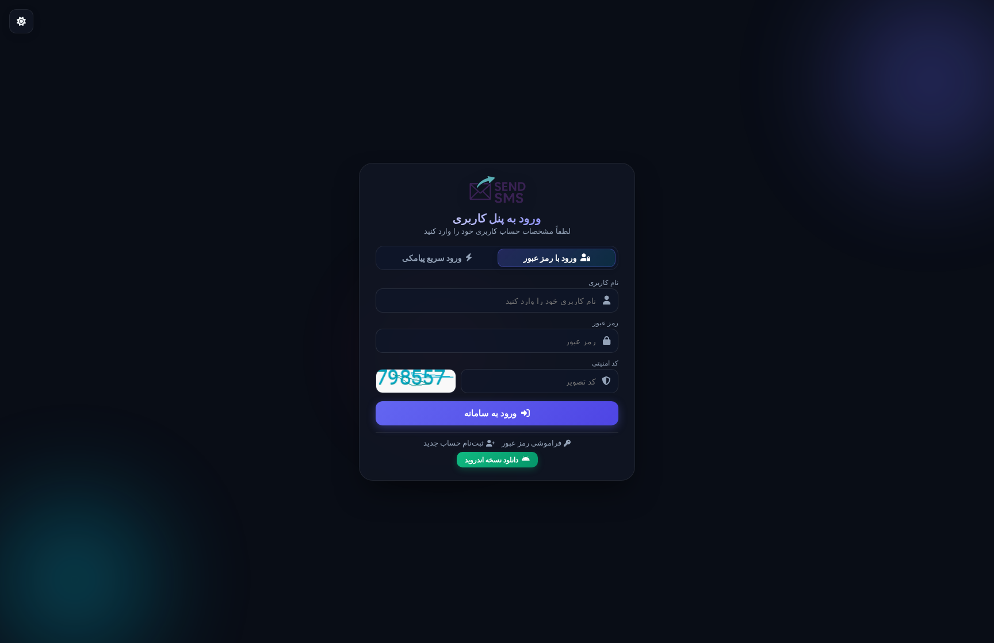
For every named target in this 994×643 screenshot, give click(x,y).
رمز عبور (605, 322)
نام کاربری (603, 282)
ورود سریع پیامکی (432, 257)
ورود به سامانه (490, 413)
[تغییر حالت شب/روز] (21, 21)
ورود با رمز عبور (550, 257)
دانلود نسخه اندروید (491, 459)
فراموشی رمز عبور (531, 443)
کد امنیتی (605, 363)
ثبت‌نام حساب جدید (453, 443)
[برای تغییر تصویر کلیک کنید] (416, 381)
